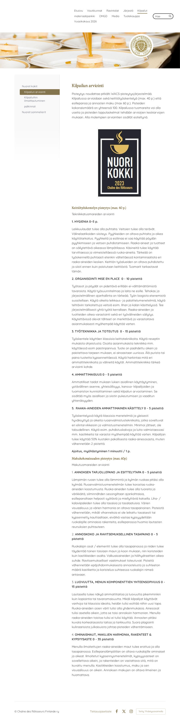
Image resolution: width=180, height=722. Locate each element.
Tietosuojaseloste (101, 711)
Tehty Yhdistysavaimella (151, 711)
